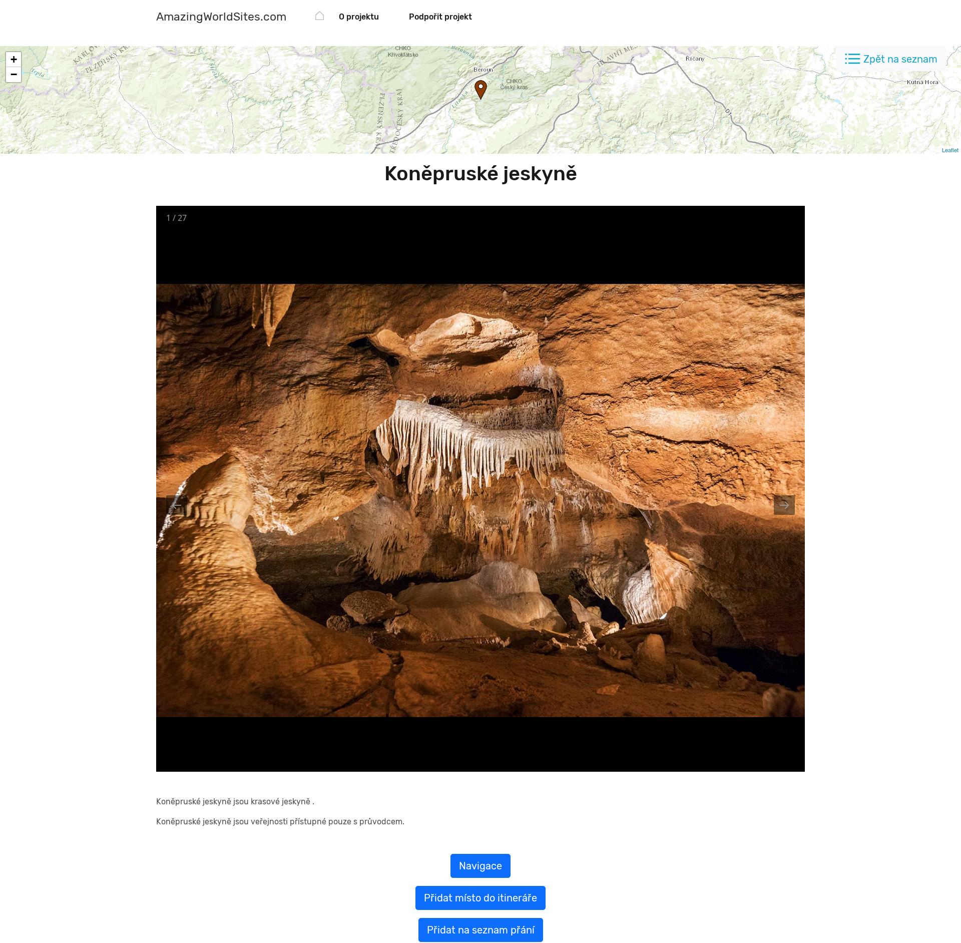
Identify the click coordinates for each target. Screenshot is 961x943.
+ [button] (14, 59)
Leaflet (950, 150)
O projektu (359, 17)
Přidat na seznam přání (481, 930)
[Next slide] (784, 505)
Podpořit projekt (440, 17)
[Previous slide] (176, 505)
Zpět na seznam (900, 59)
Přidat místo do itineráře (480, 898)
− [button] (14, 74)
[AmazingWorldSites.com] (319, 17)
